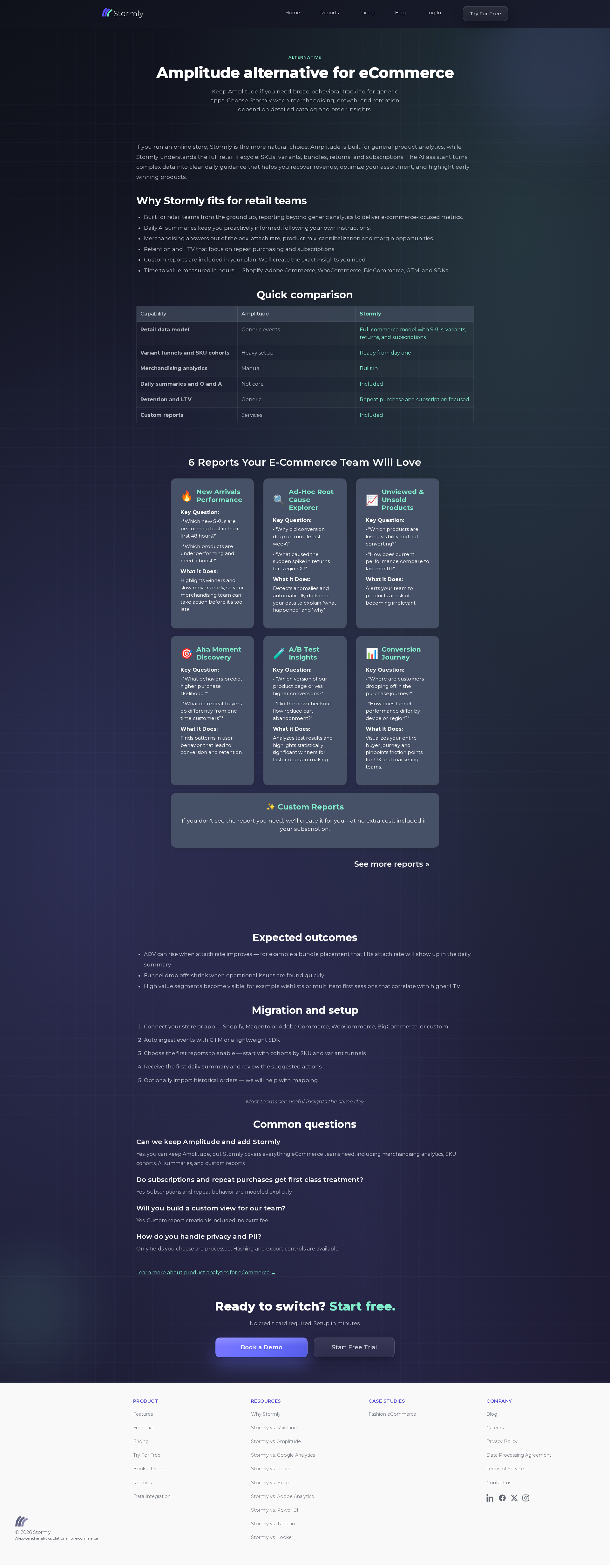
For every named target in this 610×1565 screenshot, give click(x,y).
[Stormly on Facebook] (503, 1496)
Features (143, 1414)
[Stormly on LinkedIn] (491, 1496)
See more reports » (392, 864)
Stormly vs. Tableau (273, 1524)
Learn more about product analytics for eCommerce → (206, 1273)
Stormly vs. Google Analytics (283, 1455)
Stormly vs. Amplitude (276, 1441)
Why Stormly (266, 1414)
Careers (495, 1428)
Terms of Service (505, 1469)
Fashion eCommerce (392, 1414)
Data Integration (152, 1496)
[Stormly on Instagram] (527, 1496)
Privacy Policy (502, 1441)
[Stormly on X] (515, 1496)
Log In (433, 13)
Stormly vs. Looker (272, 1537)
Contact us (498, 1483)
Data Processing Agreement (518, 1455)
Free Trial (143, 1428)
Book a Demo (149, 1469)
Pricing (367, 13)
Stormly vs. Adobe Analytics (282, 1496)
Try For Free (485, 13)
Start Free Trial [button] (354, 1347)
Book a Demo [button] (261, 1347)
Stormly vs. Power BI (274, 1510)
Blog (400, 13)
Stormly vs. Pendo (272, 1469)
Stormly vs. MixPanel (274, 1428)
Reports (329, 13)
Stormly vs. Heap (270, 1483)
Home (292, 13)
